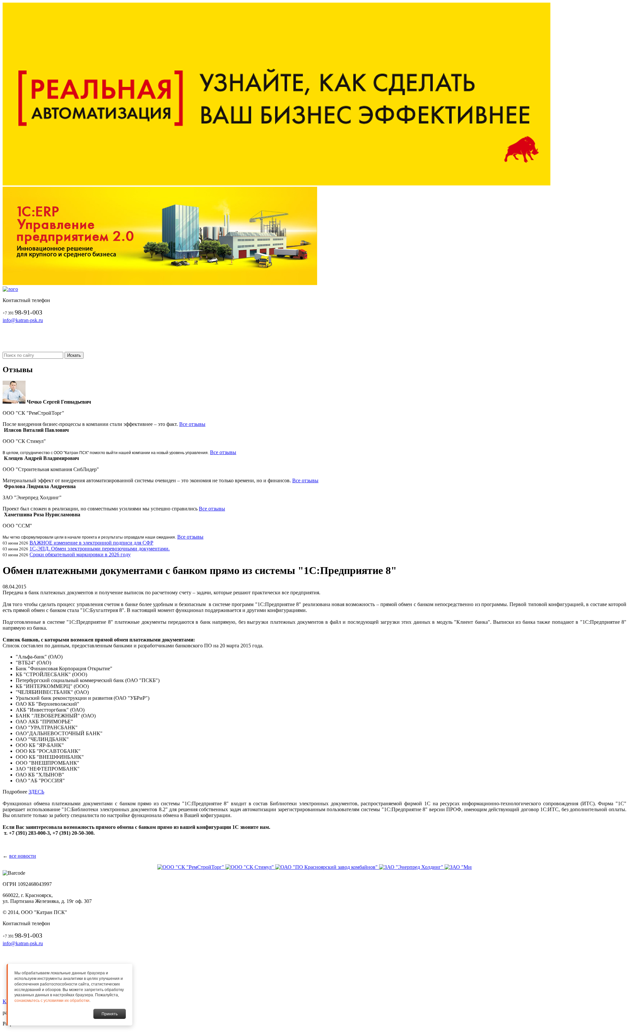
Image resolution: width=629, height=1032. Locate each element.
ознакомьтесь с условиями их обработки (51, 1000)
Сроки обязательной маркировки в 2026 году (80, 554)
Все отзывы (192, 424)
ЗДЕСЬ (36, 791)
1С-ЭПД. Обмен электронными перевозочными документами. (99, 548)
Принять (110, 1014)
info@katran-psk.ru (23, 320)
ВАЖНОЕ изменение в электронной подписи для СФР (91, 542)
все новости (22, 856)
